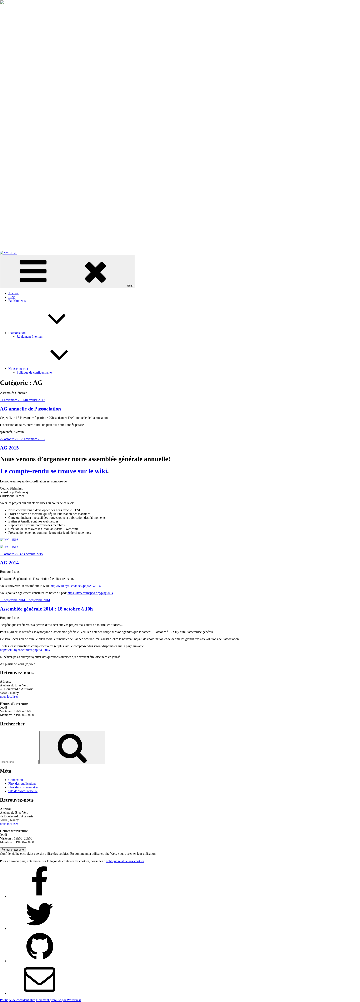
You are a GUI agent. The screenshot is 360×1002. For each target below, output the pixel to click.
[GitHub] (39, 961)
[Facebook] (39, 896)
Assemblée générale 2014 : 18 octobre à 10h (46, 609)
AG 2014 (9, 562)
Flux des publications (22, 783)
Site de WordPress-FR (23, 791)
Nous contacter (18, 368)
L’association (17, 333)
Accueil (13, 293)
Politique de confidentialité (34, 372)
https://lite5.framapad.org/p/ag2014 (90, 593)
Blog (11, 297)
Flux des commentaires (23, 787)
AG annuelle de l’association (30, 409)
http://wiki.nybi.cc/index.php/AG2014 (75, 586)
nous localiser (9, 696)
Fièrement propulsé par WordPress (58, 1000)
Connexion (15, 780)
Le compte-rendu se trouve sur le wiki (53, 471)
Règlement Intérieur (30, 336)
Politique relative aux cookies (125, 861)
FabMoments (17, 300)
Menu (130, 285)
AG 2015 (9, 448)
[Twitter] (39, 928)
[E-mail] (39, 993)
